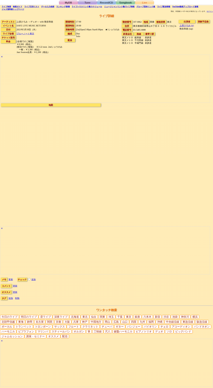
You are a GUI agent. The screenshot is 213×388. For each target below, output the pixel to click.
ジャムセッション (12, 336)
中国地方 (96, 321)
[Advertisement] (93, 80)
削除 (17, 298)
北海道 (75, 316)
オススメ (53, 336)
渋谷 (166, 316)
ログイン (210, 11)
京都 (58, 321)
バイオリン (150, 326)
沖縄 (159, 321)
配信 (163, 6)
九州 (142, 321)
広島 (116, 321)
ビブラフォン (26, 331)
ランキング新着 (63, 6)
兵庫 (76, 321)
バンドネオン (202, 326)
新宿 (157, 316)
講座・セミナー (35, 336)
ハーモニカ (8, 331)
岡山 (107, 321)
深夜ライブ (61, 316)
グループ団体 (145, 6)
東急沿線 (188, 321)
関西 (49, 321)
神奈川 (185, 316)
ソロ (169, 331)
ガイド (17, 6)
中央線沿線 (172, 321)
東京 (128, 316)
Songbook (125, 2)
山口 (125, 321)
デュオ (159, 331)
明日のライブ (29, 316)
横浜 (195, 316)
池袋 (175, 316)
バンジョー (133, 326)
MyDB (68, 2)
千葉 (120, 316)
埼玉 (111, 316)
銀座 (137, 316)
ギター (120, 326)
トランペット (23, 326)
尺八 (107, 331)
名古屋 (40, 321)
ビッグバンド (183, 331)
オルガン (79, 331)
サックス (59, 326)
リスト (31, 6)
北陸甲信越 (8, 321)
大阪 (67, 321)
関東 (102, 316)
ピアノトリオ (144, 331)
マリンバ (43, 331)
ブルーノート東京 (25, 33)
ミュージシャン (119, 6)
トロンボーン (43, 326)
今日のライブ (9, 316)
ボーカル (7, 326)
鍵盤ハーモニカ (123, 331)
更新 (11, 279)
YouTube (185, 6)
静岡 (29, 321)
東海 (21, 321)
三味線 (98, 331)
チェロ (164, 326)
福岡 (151, 321)
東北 (85, 316)
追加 (33, 279)
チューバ (107, 326)
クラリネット (90, 326)
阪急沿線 (202, 321)
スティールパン (61, 331)
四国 (133, 321)
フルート (73, 326)
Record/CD (106, 2)
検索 (6, 6)
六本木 (147, 316)
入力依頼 (47, 6)
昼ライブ (45, 316)
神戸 (84, 321)
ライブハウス (87, 6)
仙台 (93, 316)
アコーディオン (181, 326)
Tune (87, 2)
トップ (13, 9)
